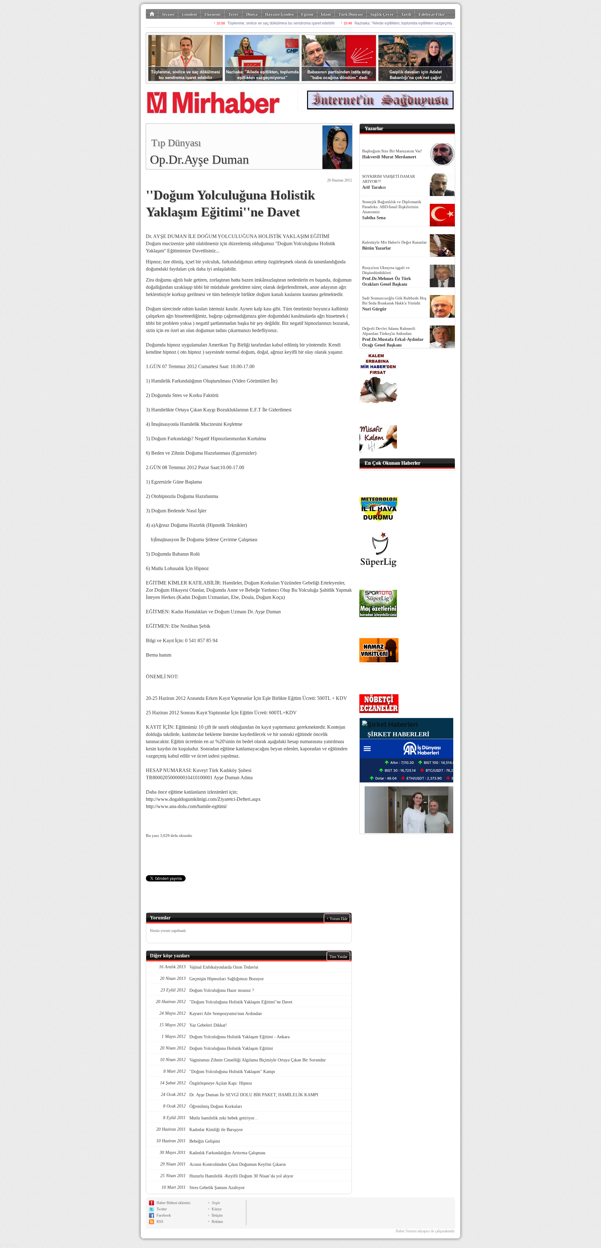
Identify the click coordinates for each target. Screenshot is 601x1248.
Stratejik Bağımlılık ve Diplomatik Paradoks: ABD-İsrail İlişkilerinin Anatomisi (391, 206)
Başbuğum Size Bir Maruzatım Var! (392, 151)
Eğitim (307, 14)
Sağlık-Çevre (381, 14)
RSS (160, 1221)
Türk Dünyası (350, 14)
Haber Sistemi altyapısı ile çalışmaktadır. (425, 1231)
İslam (326, 14)
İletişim (217, 1215)
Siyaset (168, 14)
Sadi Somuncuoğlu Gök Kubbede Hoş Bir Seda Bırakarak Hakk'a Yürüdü (394, 300)
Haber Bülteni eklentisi (173, 1203)
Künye (217, 1209)
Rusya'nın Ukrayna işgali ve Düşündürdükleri (386, 270)
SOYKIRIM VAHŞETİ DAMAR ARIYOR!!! (388, 179)
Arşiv (216, 1203)
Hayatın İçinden (279, 14)
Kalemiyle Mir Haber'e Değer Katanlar (394, 242)
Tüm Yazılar (338, 957)
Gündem (189, 14)
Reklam (217, 1221)
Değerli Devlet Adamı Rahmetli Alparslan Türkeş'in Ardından (388, 331)
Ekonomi (212, 14)
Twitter (162, 1209)
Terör (233, 14)
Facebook (164, 1215)
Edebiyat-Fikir (432, 14)
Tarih (406, 14)
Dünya (252, 14)
